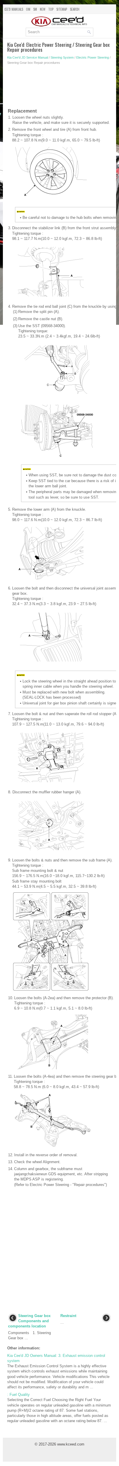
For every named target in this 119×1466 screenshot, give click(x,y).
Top (50, 9)
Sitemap (61, 9)
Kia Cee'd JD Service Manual (27, 57)
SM (35, 9)
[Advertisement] (59, 87)
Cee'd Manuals (13, 9)
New (42, 9)
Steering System (62, 57)
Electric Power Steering (92, 57)
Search (74, 9)
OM (28, 9)
